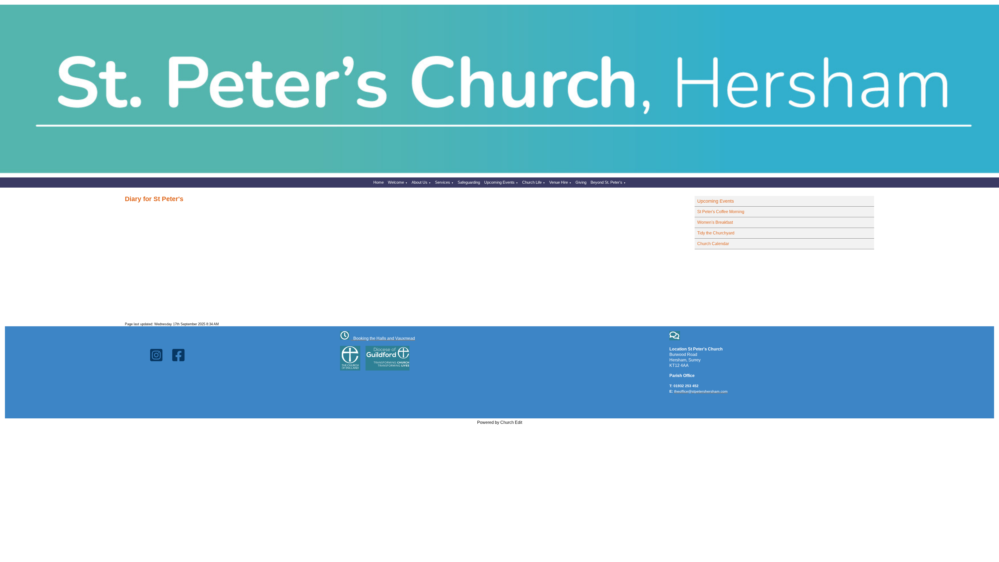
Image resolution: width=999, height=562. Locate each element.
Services (442, 182)
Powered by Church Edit (499, 422)
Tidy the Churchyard (715, 233)
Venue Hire (558, 182)
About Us (419, 182)
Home (378, 182)
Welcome (396, 182)
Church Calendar (713, 243)
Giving (580, 182)
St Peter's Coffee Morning (720, 211)
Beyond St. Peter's (606, 182)
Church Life (532, 182)
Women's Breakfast (715, 222)
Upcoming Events (499, 182)
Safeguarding (469, 182)
